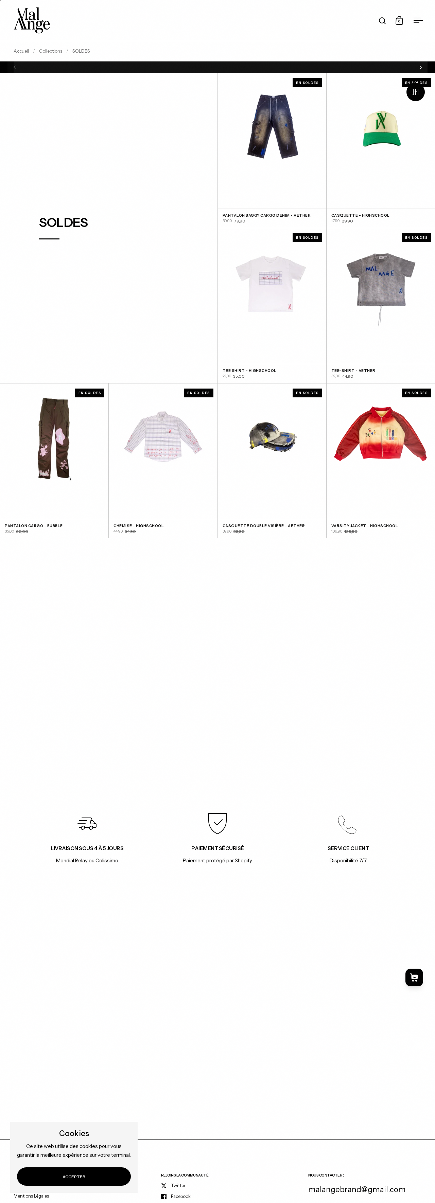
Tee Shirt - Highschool (272, 305)
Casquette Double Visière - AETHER (272, 460)
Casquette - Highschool (381, 150)
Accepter (74, 1176)
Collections (50, 51)
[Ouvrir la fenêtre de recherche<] (382, 20)
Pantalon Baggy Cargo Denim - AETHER (272, 150)
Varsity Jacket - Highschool (381, 460)
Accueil (21, 51)
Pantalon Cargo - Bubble (54, 460)
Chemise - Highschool (163, 460)
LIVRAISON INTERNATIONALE (218, 67)
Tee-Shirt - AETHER (381, 305)
